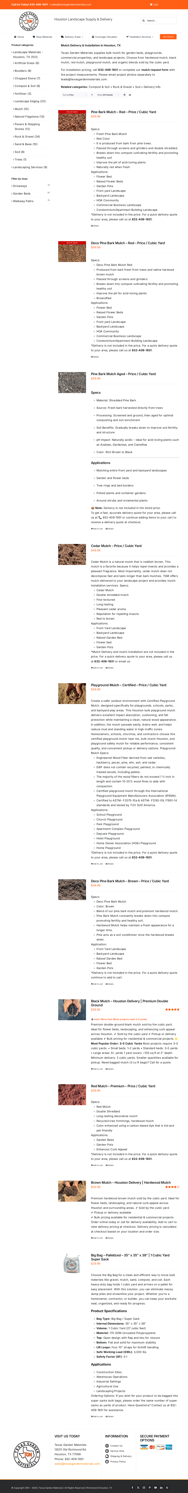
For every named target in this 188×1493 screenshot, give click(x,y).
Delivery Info (152, 87)
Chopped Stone (25, 78)
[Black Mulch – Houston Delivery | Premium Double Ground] (72, 1009)
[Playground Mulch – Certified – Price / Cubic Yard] (72, 693)
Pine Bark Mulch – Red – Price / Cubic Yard (123, 112)
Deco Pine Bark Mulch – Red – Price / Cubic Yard (128, 243)
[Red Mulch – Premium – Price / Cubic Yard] (72, 1094)
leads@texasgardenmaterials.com (84, 79)
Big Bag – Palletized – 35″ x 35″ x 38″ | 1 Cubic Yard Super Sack (130, 1257)
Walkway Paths (23, 201)
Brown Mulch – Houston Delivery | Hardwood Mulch (131, 1183)
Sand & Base (23, 144)
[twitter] (138, 1487)
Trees (19, 159)
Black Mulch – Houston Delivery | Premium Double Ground (129, 1003)
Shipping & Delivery (121, 1456)
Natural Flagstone (27, 116)
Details (96, 226)
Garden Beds (22, 193)
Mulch (19, 109)
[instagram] (144, 1487)
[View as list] (130, 95)
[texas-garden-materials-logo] (29, 13)
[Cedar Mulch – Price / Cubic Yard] (72, 554)
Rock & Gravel (122, 87)
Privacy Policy (118, 1461)
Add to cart (98, 529)
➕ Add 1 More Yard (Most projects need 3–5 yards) (119, 1019)
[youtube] (155, 1487)
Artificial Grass (25, 63)
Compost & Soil (99, 87)
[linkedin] (161, 1487)
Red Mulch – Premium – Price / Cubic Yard (123, 1086)
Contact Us (116, 1445)
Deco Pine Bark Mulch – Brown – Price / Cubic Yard (130, 881)
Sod (137, 87)
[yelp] (167, 1487)
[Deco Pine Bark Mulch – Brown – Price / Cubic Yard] (72, 889)
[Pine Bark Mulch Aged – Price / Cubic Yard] (72, 382)
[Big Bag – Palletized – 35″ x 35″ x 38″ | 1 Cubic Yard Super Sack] (72, 1263)
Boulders (21, 70)
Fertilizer (21, 93)
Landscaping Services (28, 167)
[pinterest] (150, 1487)
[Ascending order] (92, 95)
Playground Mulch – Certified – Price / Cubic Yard (128, 685)
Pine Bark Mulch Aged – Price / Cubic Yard (123, 374)
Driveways (20, 186)
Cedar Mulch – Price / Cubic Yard (116, 546)
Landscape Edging (27, 101)
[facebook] (132, 1487)
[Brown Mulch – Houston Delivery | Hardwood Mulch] (72, 1191)
